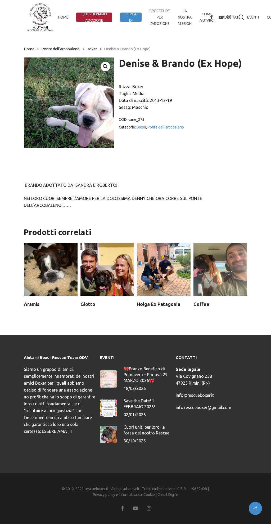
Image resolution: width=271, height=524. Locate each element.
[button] (105, 66)
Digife (173, 494)
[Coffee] (220, 269)
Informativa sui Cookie (137, 494)
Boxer (92, 49)
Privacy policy (104, 494)
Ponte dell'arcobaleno (60, 49)
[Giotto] (107, 269)
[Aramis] (51, 269)
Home (29, 49)
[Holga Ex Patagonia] (164, 269)
